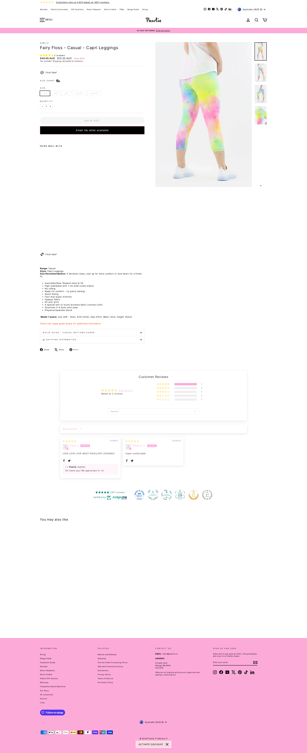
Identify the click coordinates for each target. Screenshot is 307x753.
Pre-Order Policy (105, 682)
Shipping (57, 61)
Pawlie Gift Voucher (49, 678)
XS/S (44, 93)
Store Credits (110, 9)
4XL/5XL (94, 93)
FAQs (122, 9)
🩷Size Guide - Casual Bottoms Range (69, 333)
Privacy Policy (104, 674)
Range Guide (133, 9)
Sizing (145, 9)
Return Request (94, 9)
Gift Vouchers (77, 9)
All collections (46, 695)
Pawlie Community (59, 9)
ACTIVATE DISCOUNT (151, 744)
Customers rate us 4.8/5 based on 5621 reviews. (83, 2)
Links (42, 702)
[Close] (167, 744)
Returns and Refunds (107, 654)
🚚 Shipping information (59, 340)
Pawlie (44, 43)
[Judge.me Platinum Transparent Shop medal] (166, 495)
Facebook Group (47, 662)
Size (43, 88)
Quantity (46, 101)
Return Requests (47, 670)
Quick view (67, 607)
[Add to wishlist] (41, 138)
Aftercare (44, 682)
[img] (69, 441)
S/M (56, 93)
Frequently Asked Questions (53, 686)
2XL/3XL (79, 93)
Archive (43, 699)
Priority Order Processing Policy (113, 662)
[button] (47, 55)
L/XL (66, 93)
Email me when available (92, 130)
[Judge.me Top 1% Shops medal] (194, 495)
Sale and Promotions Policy (110, 666)
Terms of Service (105, 678)
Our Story (44, 691)
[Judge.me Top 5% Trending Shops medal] (207, 495)
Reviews (44, 9)
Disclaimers (103, 670)
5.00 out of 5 (126, 390)
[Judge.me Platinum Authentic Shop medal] (153, 495)
